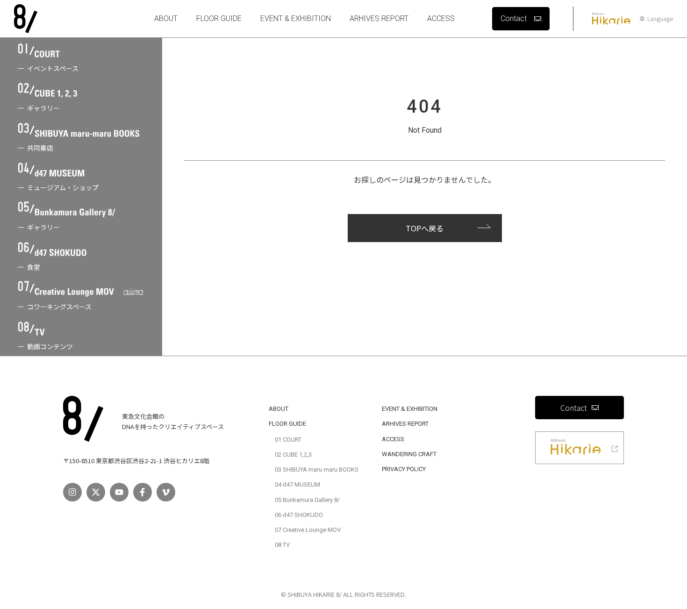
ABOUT (166, 18)
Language (660, 18)
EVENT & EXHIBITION (295, 18)
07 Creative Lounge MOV (308, 529)
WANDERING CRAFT (409, 454)
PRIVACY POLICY (404, 469)
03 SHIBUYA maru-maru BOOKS (316, 469)
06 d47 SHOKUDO (299, 514)
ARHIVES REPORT (379, 18)
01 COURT (288, 439)
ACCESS (441, 18)
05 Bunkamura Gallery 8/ (307, 499)
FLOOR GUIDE (219, 18)
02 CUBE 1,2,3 (293, 454)
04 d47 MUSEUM (297, 484)
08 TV (282, 544)
